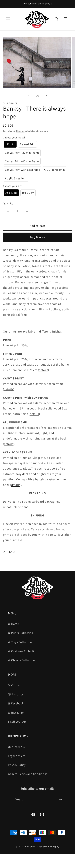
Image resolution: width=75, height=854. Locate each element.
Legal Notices (16, 756)
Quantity (8, 203)
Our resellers (16, 747)
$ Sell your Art (17, 721)
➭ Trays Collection (20, 642)
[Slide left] (28, 95)
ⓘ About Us (16, 694)
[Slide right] (46, 95)
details (43, 370)
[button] (8, 19)
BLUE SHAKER (31, 846)
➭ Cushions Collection (22, 651)
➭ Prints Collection (20, 633)
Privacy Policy (16, 765)
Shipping (20, 131)
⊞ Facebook (16, 703)
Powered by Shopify (49, 846)
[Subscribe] (60, 799)
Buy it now (37, 237)
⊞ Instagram (16, 712)
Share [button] (11, 552)
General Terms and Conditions (27, 774)
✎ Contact (14, 685)
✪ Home (13, 624)
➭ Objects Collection (21, 660)
